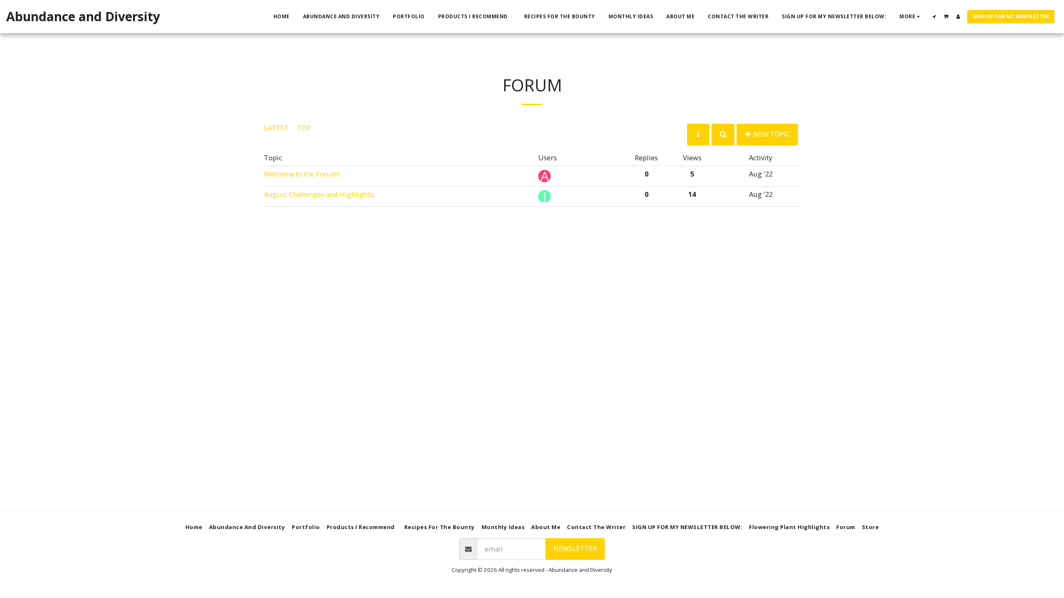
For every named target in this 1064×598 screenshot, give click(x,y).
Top (303, 127)
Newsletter (575, 548)
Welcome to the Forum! (301, 174)
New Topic (770, 134)
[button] (934, 16)
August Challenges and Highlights (319, 194)
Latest (276, 127)
